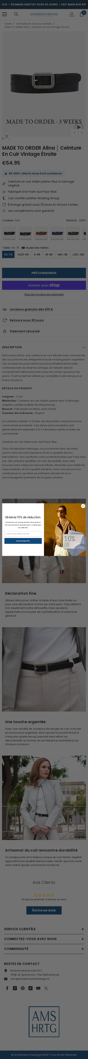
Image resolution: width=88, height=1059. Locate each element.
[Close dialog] (83, 506)
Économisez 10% (23, 540)
